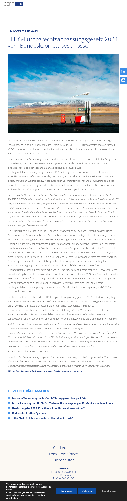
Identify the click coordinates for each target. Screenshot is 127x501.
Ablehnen (87, 491)
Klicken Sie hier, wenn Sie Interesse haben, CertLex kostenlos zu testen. (46, 371)
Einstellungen (19, 492)
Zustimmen (66, 491)
